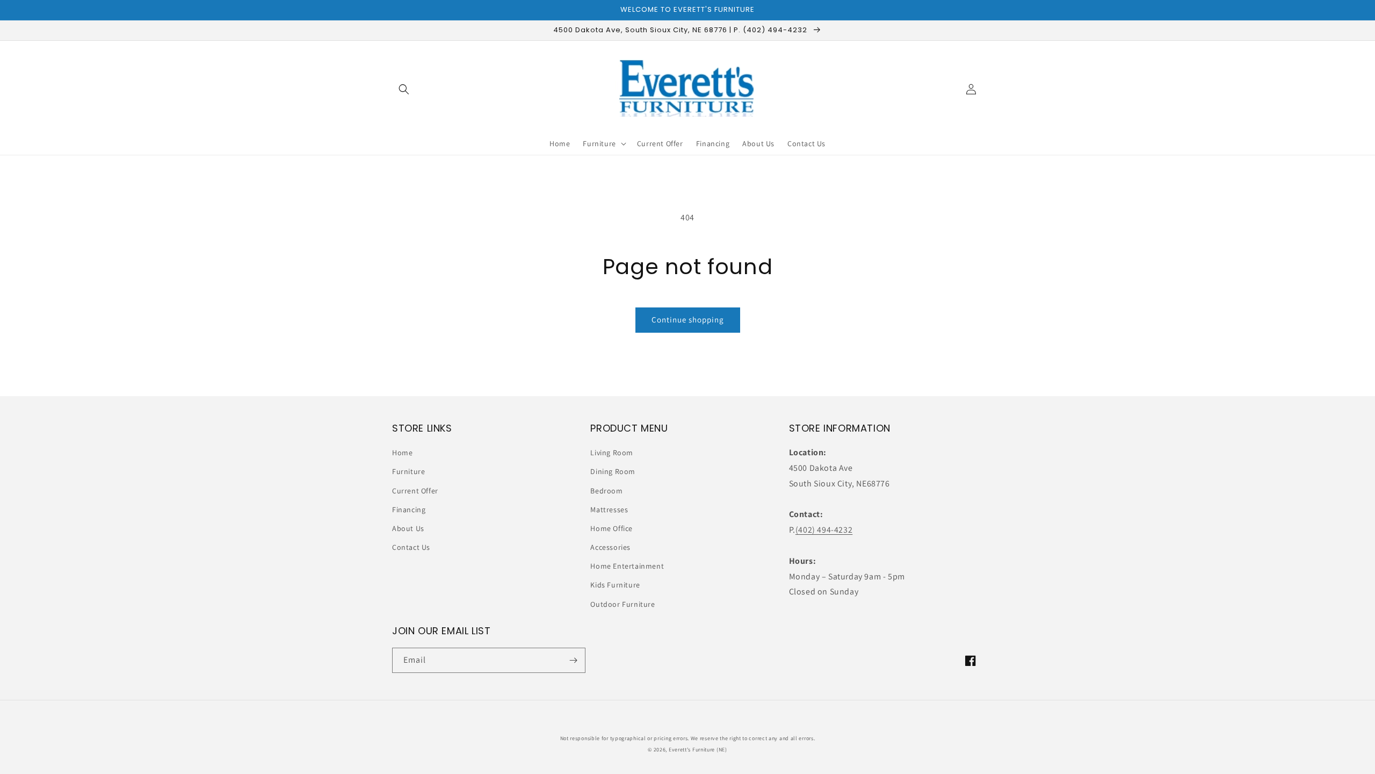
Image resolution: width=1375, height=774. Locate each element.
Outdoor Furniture (622, 604)
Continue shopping (688, 319)
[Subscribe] (573, 660)
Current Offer (415, 491)
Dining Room (612, 471)
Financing (408, 509)
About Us (408, 528)
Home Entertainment (627, 566)
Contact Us (411, 547)
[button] (404, 89)
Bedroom (606, 491)
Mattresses (609, 509)
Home (402, 452)
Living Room (611, 452)
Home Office (611, 528)
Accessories (610, 547)
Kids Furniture (615, 585)
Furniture (408, 471)
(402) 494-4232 (823, 529)
